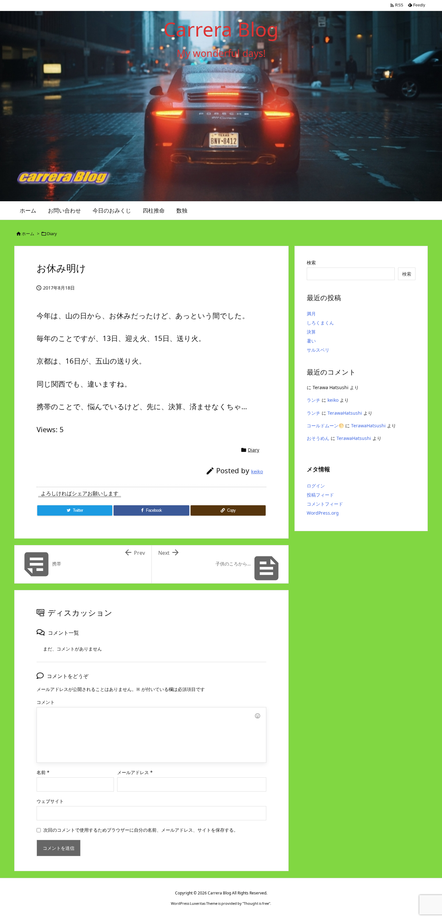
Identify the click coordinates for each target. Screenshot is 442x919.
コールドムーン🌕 (325, 425)
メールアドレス (135, 772)
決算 (311, 332)
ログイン (316, 486)
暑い (311, 341)
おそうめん (318, 438)
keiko (257, 471)
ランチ (313, 400)
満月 (311, 314)
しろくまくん (320, 323)
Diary (52, 233)
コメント (46, 702)
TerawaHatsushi (344, 413)
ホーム (28, 233)
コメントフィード (325, 504)
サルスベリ (318, 350)
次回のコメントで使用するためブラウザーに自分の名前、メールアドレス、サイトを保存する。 (140, 830)
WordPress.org (323, 513)
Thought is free (256, 903)
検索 (311, 262)
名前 (43, 772)
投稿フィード (320, 495)
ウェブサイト (50, 801)
